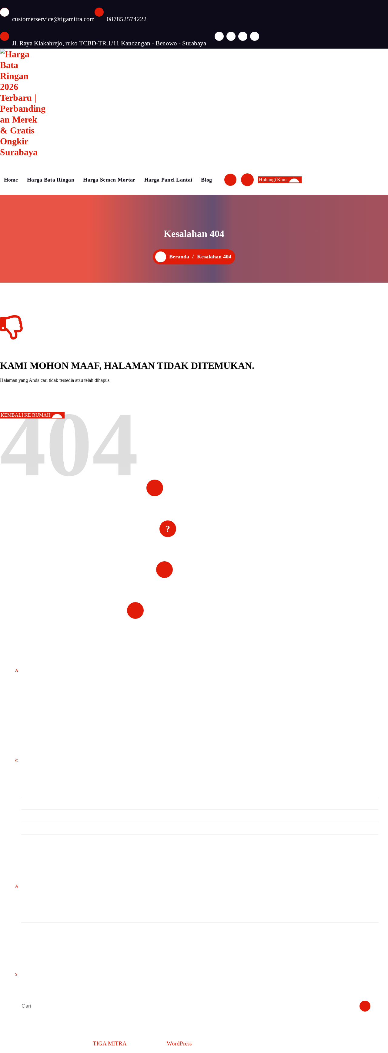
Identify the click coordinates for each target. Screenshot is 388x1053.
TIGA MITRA (110, 1043)
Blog (206, 180)
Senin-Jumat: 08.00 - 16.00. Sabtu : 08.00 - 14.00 (206, 620)
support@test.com (35, 712)
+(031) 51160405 (39, 718)
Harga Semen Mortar (109, 180)
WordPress (179, 1043)
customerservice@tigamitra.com (53, 19)
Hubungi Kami (273, 179)
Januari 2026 (34, 928)
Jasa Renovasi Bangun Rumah (53, 803)
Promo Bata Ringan (41, 828)
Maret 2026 (33, 916)
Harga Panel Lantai (168, 180)
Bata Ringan (34, 790)
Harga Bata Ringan (50, 180)
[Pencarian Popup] (230, 180)
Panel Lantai (34, 815)
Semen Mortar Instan (43, 840)
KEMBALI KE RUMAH (26, 415)
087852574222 (127, 19)
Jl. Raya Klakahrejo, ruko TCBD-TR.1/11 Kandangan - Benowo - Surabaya (109, 43)
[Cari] (365, 1006)
